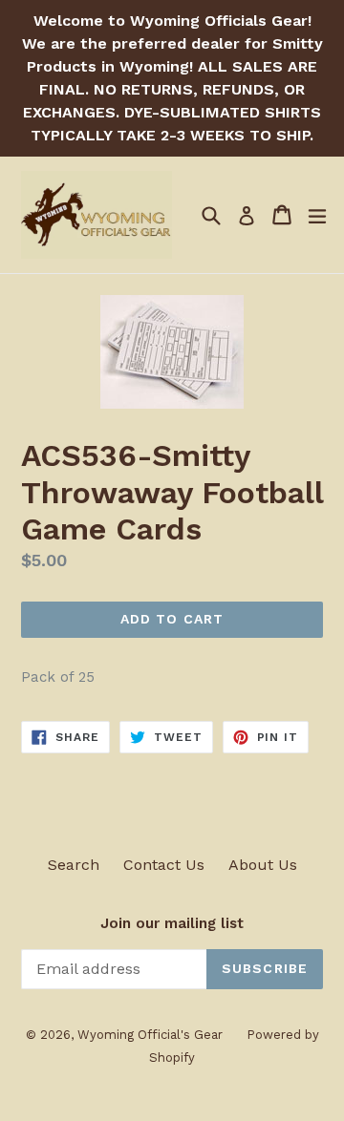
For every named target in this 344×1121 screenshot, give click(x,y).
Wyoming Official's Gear (150, 1034)
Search (73, 865)
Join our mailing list (172, 923)
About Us (262, 865)
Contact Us (163, 865)
